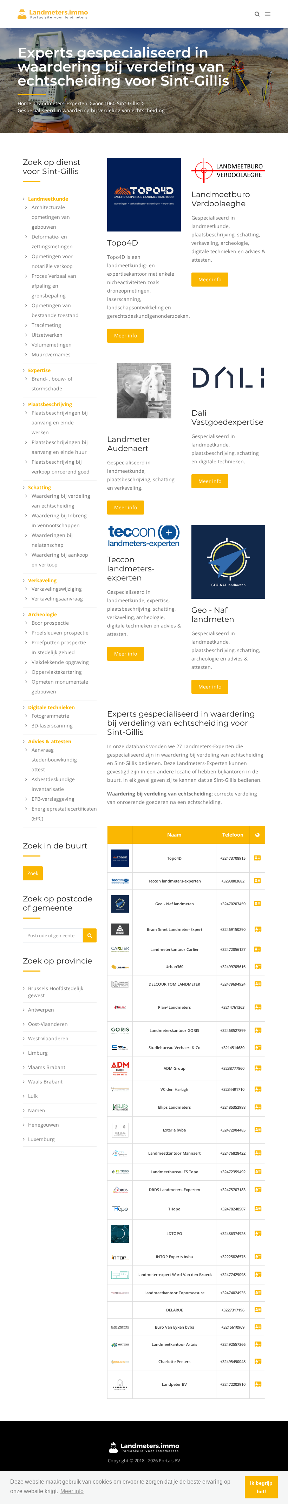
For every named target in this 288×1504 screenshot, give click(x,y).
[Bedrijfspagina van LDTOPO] (258, 1233)
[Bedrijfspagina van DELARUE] (258, 1310)
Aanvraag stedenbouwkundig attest (54, 759)
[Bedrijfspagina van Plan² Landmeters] (258, 1007)
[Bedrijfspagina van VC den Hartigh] (258, 1089)
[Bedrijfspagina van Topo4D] (120, 857)
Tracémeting (46, 325)
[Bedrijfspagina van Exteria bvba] (258, 1130)
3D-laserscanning (52, 725)
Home (24, 103)
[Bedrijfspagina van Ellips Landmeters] (258, 1107)
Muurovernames (51, 354)
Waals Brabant (45, 1081)
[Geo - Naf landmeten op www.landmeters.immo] (228, 561)
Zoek (32, 873)
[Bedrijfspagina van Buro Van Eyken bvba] (258, 1327)
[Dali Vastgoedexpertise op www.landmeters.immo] (228, 377)
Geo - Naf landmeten (212, 614)
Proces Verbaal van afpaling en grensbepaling (54, 286)
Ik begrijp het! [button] (261, 1487)
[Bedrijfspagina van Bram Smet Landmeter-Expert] (258, 929)
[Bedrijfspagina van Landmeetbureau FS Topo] (258, 1172)
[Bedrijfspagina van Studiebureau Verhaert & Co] (258, 1047)
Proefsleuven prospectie (60, 632)
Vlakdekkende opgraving (60, 662)
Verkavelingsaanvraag (57, 598)
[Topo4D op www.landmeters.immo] (144, 194)
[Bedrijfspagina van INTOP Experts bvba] (258, 1257)
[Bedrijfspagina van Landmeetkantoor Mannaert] (258, 1153)
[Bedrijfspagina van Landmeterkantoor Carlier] (120, 949)
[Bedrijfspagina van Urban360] (258, 966)
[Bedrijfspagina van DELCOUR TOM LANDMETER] (258, 984)
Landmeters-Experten (62, 103)
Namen (36, 1110)
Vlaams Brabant (46, 1067)
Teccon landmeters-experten (131, 569)
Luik (33, 1096)
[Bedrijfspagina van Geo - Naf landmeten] (120, 903)
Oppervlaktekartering (57, 672)
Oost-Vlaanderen (48, 1024)
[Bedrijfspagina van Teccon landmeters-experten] (120, 881)
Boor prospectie (50, 622)
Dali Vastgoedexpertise (227, 417)
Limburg (38, 1052)
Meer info (125, 335)
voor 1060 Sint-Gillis (116, 103)
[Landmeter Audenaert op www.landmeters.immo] (144, 390)
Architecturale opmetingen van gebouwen (51, 217)
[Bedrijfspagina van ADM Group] (258, 1068)
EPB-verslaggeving (53, 798)
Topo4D (122, 243)
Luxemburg (41, 1139)
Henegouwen (43, 1124)
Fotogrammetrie (50, 715)
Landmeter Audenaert (128, 444)
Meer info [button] (72, 1491)
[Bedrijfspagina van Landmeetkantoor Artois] (258, 1344)
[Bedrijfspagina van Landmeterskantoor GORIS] (258, 1030)
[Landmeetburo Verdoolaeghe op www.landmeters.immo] (228, 170)
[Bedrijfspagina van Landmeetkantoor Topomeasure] (258, 1293)
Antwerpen (41, 1009)
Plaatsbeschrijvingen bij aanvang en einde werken (60, 422)
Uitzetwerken (47, 334)
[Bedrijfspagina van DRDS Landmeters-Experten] (258, 1190)
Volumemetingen (52, 344)
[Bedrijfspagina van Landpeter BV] (258, 1384)
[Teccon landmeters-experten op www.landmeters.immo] (144, 536)
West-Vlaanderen (48, 1038)
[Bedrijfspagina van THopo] (258, 1209)
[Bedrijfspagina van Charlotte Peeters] (258, 1361)
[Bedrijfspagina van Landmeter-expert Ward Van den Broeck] (258, 1274)
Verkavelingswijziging (57, 588)
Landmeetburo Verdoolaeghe (220, 199)
